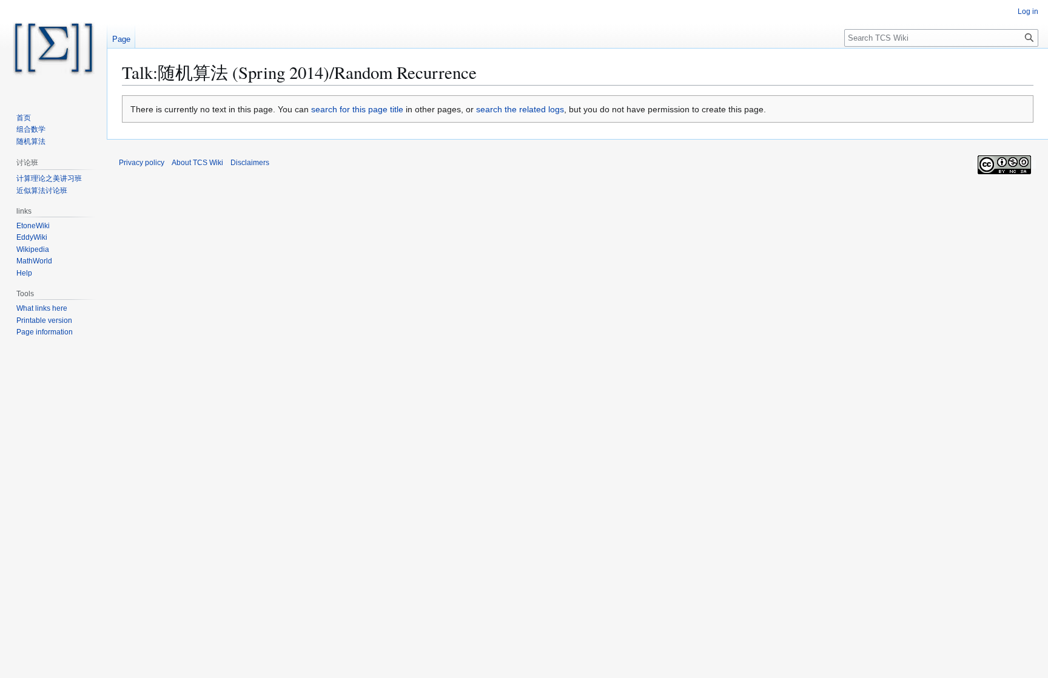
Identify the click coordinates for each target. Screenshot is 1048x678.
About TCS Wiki (197, 162)
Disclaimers (249, 162)
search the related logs (520, 109)
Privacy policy (141, 162)
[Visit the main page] (53, 48)
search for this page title (357, 109)
